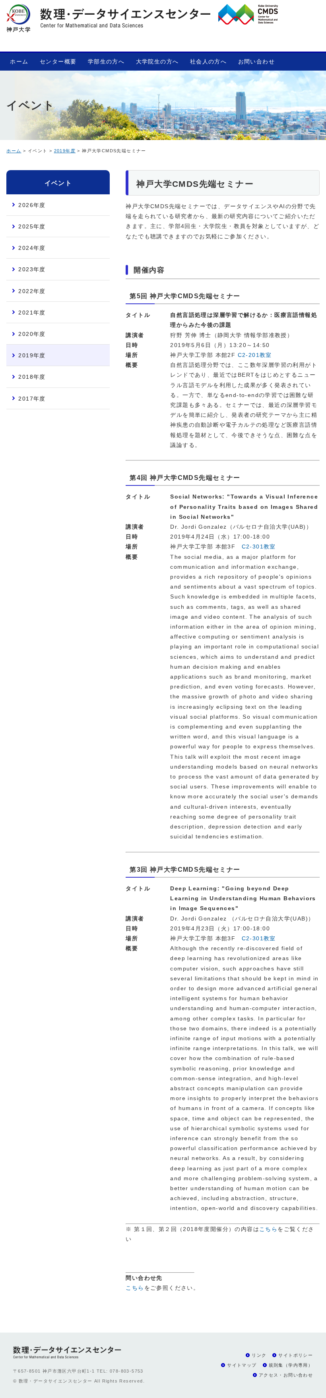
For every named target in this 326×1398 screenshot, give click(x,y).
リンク (259, 1355)
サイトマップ (241, 1365)
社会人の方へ (208, 61)
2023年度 (31, 269)
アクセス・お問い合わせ (286, 1375)
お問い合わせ (256, 61)
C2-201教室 (255, 355)
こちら (268, 1229)
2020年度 (31, 334)
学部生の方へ (106, 61)
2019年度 (65, 150)
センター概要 (58, 61)
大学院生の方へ (157, 61)
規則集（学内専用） (291, 1365)
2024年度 (31, 248)
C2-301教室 (259, 546)
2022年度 (31, 291)
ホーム (19, 61)
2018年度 (31, 377)
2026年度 (31, 205)
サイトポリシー (295, 1355)
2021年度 (31, 312)
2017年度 (31, 398)
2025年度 (31, 226)
